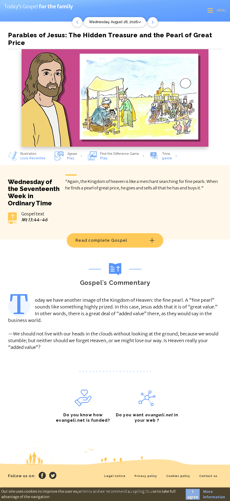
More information (214, 494)
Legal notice (115, 476)
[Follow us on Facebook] (42, 476)
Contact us (208, 476)
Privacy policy (146, 476)
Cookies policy (178, 476)
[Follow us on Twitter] (52, 476)
